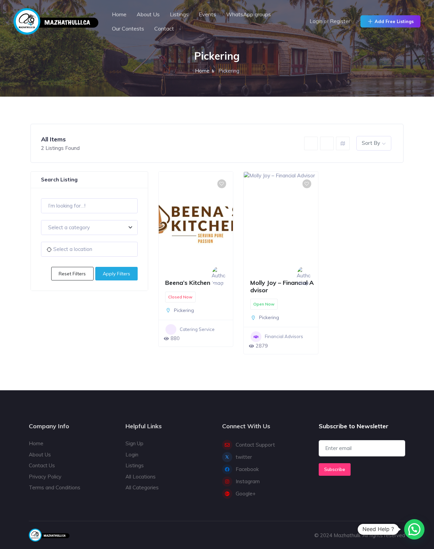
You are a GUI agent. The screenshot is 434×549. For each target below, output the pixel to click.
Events (207, 14)
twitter (244, 457)
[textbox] (89, 227)
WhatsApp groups (248, 14)
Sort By (371, 143)
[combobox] (89, 227)
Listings (179, 14)
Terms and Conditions (54, 487)
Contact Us (42, 465)
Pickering (184, 310)
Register (340, 21)
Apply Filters (116, 274)
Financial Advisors (284, 336)
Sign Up (134, 443)
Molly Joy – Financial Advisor (282, 286)
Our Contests (128, 28)
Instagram (248, 481)
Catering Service (197, 329)
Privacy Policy (45, 476)
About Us (148, 14)
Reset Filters (72, 274)
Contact (164, 28)
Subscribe (334, 469)
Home (119, 14)
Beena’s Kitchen (187, 283)
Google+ (246, 493)
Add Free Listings (394, 21)
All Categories (142, 487)
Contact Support (255, 445)
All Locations (140, 476)
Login (316, 21)
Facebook (247, 469)
